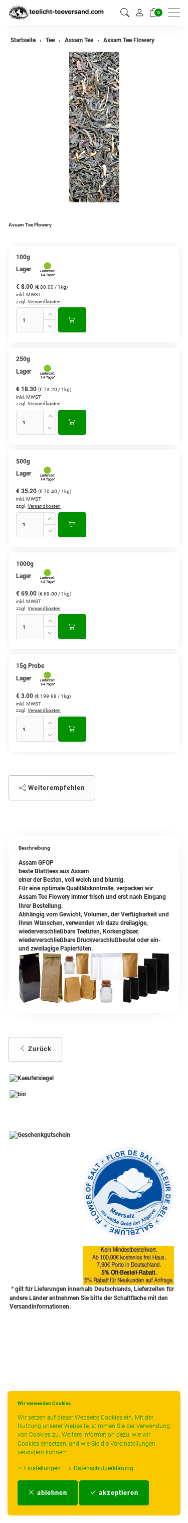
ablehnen (51, 1492)
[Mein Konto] (139, 13)
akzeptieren (117, 1492)
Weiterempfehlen (55, 787)
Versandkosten (44, 301)
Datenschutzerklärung (102, 1468)
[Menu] (176, 13)
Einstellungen (42, 1468)
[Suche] (125, 13)
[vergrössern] (94, 127)
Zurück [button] (39, 1048)
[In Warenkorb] (72, 319)
